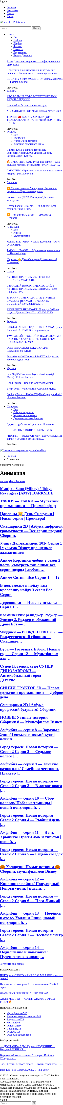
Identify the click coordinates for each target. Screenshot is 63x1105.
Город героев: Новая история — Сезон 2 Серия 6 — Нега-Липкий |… (30, 901)
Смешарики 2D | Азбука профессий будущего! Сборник (28, 707)
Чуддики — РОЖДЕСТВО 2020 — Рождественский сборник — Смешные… (31, 636)
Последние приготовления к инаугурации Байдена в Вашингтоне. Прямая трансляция (32, 71)
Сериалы (12, 182)
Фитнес (17, 46)
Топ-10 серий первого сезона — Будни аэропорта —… (31, 1064)
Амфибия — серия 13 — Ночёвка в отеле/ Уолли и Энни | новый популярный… (30, 918)
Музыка (11, 368)
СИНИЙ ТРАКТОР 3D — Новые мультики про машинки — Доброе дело (31, 692)
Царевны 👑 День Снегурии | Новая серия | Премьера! (27, 516)
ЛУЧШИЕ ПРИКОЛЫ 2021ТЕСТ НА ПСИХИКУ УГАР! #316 (28, 278)
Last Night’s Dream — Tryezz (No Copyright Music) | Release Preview (31, 376)
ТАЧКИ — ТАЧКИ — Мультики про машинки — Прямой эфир (29, 503)
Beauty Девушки (22, 55)
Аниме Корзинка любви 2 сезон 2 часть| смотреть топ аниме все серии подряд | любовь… (30, 565)
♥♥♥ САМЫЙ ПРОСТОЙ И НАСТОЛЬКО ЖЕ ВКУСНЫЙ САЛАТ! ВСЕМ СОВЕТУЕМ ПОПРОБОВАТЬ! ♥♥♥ (34, 338)
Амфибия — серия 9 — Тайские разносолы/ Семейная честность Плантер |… (29, 768)
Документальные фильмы (28, 418)
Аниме (17, 232)
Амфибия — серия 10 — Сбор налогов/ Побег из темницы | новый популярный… (27, 803)
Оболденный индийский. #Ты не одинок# (24, 992)
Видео (10, 34)
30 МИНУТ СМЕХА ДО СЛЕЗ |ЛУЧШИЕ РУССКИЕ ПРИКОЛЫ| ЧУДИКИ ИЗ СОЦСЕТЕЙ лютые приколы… (31, 300)
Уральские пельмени (25, 415)
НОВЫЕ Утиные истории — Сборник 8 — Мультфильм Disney (31, 719)
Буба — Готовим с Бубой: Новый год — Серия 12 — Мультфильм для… (30, 653)
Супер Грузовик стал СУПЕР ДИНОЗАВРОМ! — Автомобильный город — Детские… (26, 673)
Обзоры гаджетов (23, 412)
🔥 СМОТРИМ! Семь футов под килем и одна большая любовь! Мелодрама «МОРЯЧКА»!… (33, 163)
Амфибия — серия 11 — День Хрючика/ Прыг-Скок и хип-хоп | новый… (30, 837)
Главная (11, 7)
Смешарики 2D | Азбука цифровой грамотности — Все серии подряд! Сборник (31, 531)
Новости (18, 49)
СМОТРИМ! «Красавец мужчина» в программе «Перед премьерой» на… (34, 172)
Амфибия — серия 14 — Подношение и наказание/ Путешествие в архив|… (24, 952)
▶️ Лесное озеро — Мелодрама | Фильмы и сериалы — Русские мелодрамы (32, 190)
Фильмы (11, 131)
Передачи (12, 406)
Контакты (12, 10)
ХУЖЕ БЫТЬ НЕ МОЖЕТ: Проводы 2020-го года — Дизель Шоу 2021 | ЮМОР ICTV (33, 311)
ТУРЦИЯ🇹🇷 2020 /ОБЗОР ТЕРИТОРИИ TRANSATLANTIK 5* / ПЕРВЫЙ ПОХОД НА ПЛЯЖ (34, 119)
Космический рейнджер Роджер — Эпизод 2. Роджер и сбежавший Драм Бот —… (31, 619)
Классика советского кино (28, 143)
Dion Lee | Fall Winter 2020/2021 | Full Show (24, 1069)
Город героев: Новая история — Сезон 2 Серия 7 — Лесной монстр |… (31, 935)
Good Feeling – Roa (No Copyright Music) (30, 382)
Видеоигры (20, 52)
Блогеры (11, 90)
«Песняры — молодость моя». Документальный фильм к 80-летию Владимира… (34, 437)
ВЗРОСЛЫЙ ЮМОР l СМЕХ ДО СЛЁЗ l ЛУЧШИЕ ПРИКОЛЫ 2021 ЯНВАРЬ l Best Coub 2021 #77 (32, 288)
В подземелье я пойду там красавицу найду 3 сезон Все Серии (26, 590)
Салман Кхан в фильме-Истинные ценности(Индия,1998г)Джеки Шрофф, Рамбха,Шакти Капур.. (29, 152)
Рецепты (12, 321)
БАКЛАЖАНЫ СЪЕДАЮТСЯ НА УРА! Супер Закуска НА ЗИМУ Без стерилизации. (34, 329)
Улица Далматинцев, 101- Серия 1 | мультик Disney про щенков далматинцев (31, 548)
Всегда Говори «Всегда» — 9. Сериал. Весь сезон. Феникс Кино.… (31, 207)
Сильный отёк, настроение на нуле (27, 105)
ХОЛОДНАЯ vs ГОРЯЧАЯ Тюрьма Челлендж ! (34, 110)
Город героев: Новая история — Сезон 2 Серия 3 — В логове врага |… (31, 785)
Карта (10, 16)
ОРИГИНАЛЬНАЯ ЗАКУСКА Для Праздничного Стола (27, 349)
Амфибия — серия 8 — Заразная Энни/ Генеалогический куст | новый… (29, 734)
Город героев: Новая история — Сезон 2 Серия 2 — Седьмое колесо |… (29, 751)
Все (15, 37)
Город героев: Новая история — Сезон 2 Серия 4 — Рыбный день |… (30, 820)
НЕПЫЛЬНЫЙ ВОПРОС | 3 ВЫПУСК (29, 429)
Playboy (17, 43)
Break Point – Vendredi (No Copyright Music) (31, 388)
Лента (10, 13)
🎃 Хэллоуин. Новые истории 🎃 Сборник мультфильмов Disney (30, 869)
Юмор (10, 271)
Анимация (13, 226)
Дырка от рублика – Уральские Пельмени (30, 424)
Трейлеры (19, 137)
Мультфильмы (21, 235)
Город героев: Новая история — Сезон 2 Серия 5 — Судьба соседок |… (31, 854)
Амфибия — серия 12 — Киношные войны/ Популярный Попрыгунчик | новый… (29, 883)
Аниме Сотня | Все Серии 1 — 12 (29, 577)
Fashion (17, 40)
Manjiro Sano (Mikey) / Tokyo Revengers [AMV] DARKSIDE (26, 490)
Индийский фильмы (25, 140)
